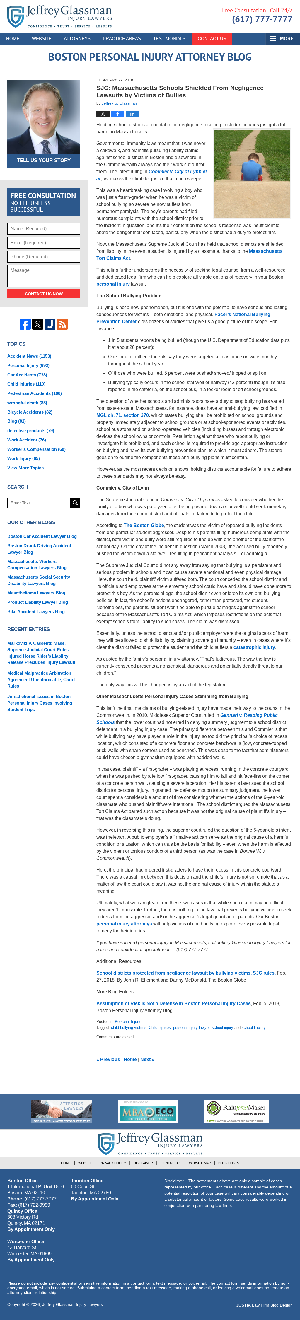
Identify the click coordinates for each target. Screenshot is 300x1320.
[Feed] (62, 324)
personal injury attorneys (124, 923)
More (287, 38)
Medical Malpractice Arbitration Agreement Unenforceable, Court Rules (41, 679)
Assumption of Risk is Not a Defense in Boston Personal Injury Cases (173, 1003)
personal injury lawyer (191, 1027)
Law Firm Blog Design (264, 1305)
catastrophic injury (254, 647)
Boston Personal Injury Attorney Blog (59, 16)
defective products (30, 430)
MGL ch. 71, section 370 (122, 415)
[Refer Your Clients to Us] (61, 1111)
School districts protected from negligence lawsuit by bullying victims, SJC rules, (186, 973)
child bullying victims (128, 1027)
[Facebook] (25, 324)
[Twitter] (37, 324)
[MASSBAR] (148, 1111)
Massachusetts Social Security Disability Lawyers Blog (38, 580)
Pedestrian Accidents (34, 393)
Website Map (200, 1163)
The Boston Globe (144, 525)
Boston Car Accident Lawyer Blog (42, 536)
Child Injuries (160, 1027)
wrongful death (27, 402)
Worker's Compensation (36, 449)
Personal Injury (127, 1021)
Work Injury (23, 458)
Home (13, 38)
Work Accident (26, 439)
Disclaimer (143, 1163)
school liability (254, 1027)
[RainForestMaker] (236, 1111)
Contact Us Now (44, 293)
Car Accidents (27, 374)
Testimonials (169, 38)
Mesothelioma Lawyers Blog (36, 592)
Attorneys (77, 38)
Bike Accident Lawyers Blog (36, 611)
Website (42, 38)
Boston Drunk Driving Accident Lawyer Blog (39, 549)
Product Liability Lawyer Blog (37, 602)
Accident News (29, 356)
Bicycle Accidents (29, 412)
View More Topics (25, 467)
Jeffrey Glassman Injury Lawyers (72, 1304)
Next (147, 1059)
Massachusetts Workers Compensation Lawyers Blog (37, 564)
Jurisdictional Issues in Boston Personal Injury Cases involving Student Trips (39, 703)
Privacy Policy (113, 1163)
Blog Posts (228, 1163)
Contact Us (212, 38)
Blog (16, 421)
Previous (108, 1059)
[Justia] (50, 324)
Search (75, 503)
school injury (222, 1027)
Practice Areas (122, 38)
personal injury (113, 284)
